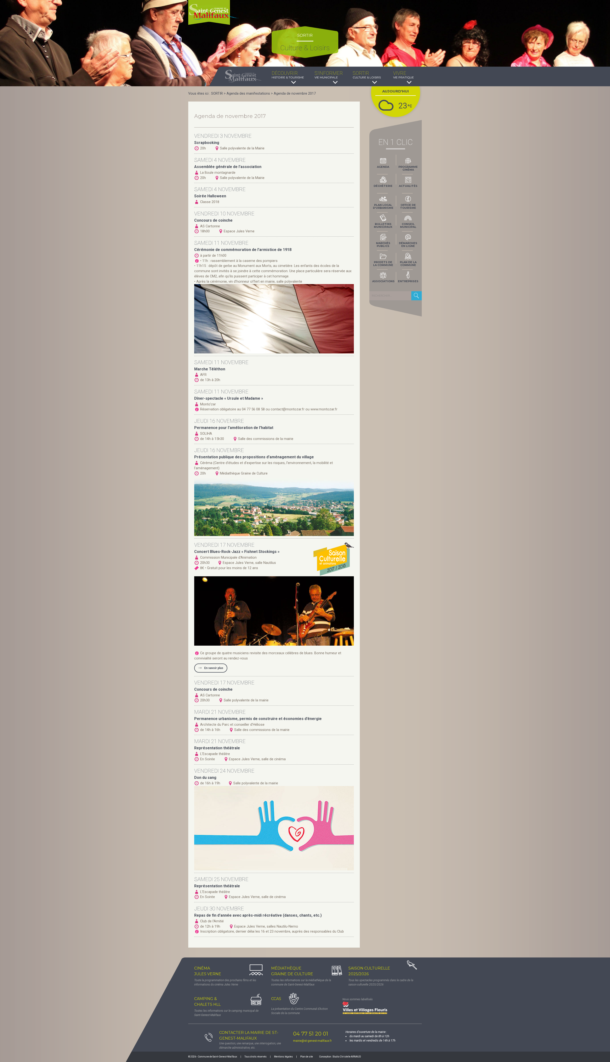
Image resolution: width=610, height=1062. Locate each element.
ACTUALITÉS (408, 186)
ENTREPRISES (408, 281)
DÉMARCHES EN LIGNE (408, 244)
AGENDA (383, 166)
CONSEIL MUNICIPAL (408, 225)
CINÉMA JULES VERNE (207, 971)
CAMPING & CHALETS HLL (207, 1001)
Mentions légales (283, 1056)
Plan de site (306, 1056)
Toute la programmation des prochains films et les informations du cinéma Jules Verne (225, 982)
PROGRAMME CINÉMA (408, 168)
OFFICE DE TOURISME (408, 206)
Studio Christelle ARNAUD (347, 1056)
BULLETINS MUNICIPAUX (383, 225)
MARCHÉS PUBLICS (383, 244)
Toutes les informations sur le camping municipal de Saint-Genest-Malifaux (226, 1013)
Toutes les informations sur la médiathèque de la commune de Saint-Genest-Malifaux (301, 982)
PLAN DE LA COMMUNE (408, 263)
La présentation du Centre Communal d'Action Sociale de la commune (299, 1011)
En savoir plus (213, 668)
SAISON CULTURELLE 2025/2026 (369, 971)
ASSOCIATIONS (383, 281)
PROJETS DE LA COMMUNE (383, 263)
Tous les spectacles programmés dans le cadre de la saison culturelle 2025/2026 (380, 982)
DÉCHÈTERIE (383, 186)
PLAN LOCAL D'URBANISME (383, 206)
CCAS (276, 998)
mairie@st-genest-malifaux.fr (312, 1040)
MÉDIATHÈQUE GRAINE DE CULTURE (292, 971)
